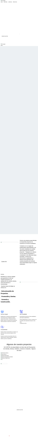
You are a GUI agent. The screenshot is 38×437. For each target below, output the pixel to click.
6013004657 (10, 368)
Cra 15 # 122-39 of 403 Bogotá (11, 366)
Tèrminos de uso (33, 365)
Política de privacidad (32, 368)
